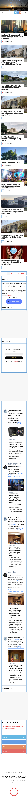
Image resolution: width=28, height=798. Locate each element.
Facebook (5, 742)
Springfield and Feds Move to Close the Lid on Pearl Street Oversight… (11, 88)
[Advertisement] (14, 324)
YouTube (5, 751)
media (7, 216)
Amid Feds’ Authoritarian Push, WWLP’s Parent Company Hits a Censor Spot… (12, 211)
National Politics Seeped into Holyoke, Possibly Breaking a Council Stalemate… (10, 186)
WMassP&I (14, 772)
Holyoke (8, 190)
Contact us (15, 361)
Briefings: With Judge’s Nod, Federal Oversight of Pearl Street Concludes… (12, 37)
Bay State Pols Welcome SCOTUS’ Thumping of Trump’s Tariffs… (11, 139)
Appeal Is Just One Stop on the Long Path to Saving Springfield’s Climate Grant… (11, 62)
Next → (23, 274)
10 (18, 274)
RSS (4, 746)
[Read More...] (3, 41)
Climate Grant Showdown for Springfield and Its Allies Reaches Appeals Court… (12, 113)
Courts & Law (9, 41)
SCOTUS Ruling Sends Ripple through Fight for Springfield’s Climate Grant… (11, 262)
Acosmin (14, 782)
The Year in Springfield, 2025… (11, 162)
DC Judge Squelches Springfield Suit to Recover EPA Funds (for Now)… (12, 237)
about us (10, 295)
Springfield (8, 165)
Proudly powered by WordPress (9, 780)
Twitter (5, 737)
